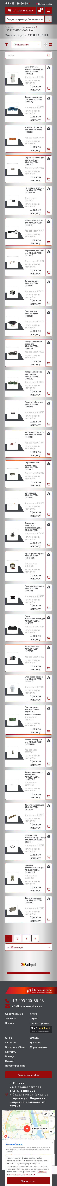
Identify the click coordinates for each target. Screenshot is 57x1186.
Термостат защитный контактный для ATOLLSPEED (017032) (32, 526)
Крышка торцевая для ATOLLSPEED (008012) (33, 129)
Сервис (34, 1018)
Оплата (34, 1037)
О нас (8, 1037)
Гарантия (10, 1042)
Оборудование (14, 1013)
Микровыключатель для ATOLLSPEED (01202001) (34, 190)
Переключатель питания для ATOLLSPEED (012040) (32, 465)
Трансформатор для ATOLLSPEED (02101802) (34, 555)
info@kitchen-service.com (27, 1006)
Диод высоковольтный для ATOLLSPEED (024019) (35, 619)
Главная (9, 26)
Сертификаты (38, 1046)
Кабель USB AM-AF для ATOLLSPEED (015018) (34, 222)
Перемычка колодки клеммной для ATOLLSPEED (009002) (34, 160)
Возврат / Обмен (15, 1046)
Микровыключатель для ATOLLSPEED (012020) (34, 434)
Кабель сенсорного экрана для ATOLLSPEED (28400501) (34, 775)
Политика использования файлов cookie (26, 1173)
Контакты (11, 1051)
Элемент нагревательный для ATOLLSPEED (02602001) (34, 868)
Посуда (9, 1022)
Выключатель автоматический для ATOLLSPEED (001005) (34, 70)
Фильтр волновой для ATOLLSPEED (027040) (33, 900)
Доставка (36, 1042)
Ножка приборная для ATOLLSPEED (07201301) (33, 742)
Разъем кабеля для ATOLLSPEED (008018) (34, 404)
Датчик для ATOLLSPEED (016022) (31, 495)
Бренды (9, 1056)
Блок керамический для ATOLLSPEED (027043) (34, 679)
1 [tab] (28, 973)
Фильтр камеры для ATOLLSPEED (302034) (34, 807)
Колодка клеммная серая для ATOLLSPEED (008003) (33, 344)
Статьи (9, 1060)
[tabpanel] (28, 965)
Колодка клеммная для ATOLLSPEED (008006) (33, 99)
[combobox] (26, 44)
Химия (33, 1013)
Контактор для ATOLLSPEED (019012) (31, 283)
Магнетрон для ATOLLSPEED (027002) (32, 648)
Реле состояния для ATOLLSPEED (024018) (34, 588)
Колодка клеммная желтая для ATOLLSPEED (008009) (33, 375)
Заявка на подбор (28, 1075)
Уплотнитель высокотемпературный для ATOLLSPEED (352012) (35, 838)
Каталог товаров (26, 26)
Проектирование (15, 1065)
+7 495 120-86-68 (16, 3)
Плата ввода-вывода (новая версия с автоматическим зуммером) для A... (33, 710)
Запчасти (11, 1018)
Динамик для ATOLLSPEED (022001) (31, 313)
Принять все (28, 1181)
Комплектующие (39, 1022)
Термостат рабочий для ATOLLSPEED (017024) (34, 253)
